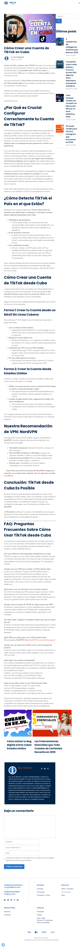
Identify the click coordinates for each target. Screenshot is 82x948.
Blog (63, 895)
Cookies (39, 915)
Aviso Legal (41, 918)
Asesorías (40, 889)
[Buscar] (59, 21)
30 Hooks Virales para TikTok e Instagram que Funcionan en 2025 (71, 134)
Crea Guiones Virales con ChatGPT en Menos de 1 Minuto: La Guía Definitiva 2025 (71, 106)
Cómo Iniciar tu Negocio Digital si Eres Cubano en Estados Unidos (22, 745)
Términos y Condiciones (45, 920)
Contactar (7, 915)
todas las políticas (43, 923)
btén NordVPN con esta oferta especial (40, 640)
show (15, 101)
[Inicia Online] (11, 3)
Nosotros (7, 912)
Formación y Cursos (43, 895)
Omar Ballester (18, 57)
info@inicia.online (10, 894)
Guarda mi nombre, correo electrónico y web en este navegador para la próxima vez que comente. (30, 859)
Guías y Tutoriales (67, 889)
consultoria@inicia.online (12, 887)
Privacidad (40, 912)
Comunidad (40, 892)
